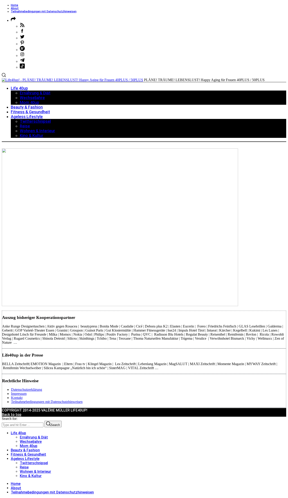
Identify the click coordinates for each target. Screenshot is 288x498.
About (15, 8)
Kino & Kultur (31, 476)
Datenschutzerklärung (26, 389)
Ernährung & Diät (34, 437)
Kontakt (16, 398)
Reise (24, 467)
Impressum (19, 394)
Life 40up (18, 433)
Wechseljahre (31, 441)
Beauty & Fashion (25, 450)
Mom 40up (28, 446)
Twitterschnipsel (34, 463)
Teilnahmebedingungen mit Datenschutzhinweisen (43, 11)
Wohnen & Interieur (35, 471)
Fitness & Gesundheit (28, 454)
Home (14, 5)
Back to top (11, 414)
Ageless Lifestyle (25, 459)
